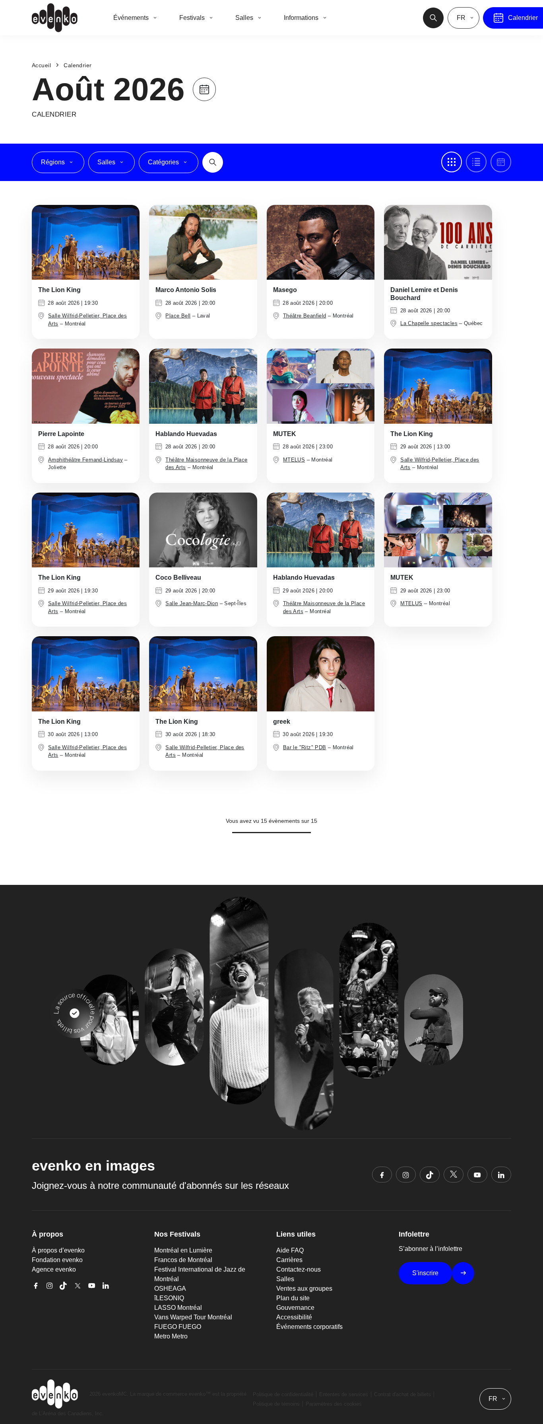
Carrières (289, 1259)
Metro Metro (171, 1336)
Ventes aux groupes (304, 1288)
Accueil (41, 65)
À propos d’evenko (58, 1250)
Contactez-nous (298, 1269)
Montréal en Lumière (183, 1250)
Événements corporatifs (309, 1326)
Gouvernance (295, 1307)
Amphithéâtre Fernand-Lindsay (85, 460)
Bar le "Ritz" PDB (304, 747)
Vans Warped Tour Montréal (193, 1317)
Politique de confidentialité (283, 1394)
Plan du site (293, 1298)
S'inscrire (425, 1273)
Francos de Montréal (183, 1259)
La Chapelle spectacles (429, 323)
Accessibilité (294, 1317)
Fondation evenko (57, 1259)
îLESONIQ (169, 1298)
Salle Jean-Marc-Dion (191, 603)
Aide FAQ (290, 1250)
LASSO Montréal (178, 1307)
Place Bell (177, 316)
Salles (285, 1279)
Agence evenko (54, 1269)
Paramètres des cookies (334, 1404)
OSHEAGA (170, 1288)
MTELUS (294, 460)
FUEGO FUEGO (177, 1326)
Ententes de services (343, 1394)
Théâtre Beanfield (304, 316)
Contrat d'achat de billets (402, 1394)
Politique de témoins (276, 1404)
